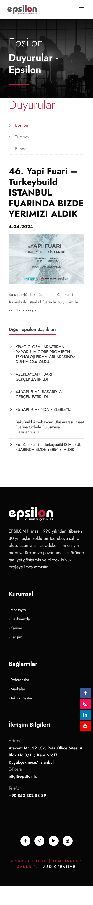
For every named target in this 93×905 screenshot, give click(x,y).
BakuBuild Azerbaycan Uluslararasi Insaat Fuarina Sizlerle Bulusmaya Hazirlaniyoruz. (50, 427)
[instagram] (39, 841)
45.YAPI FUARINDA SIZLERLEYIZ (43, 409)
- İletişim (15, 637)
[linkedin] (54, 841)
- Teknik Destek (20, 698)
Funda (20, 149)
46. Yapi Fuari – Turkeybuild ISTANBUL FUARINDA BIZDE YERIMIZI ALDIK (48, 447)
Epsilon (21, 125)
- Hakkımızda (19, 619)
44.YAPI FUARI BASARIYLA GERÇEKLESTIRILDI (39, 394)
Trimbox (22, 137)
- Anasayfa (17, 610)
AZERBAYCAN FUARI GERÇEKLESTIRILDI (34, 376)
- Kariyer (15, 628)
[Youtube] (68, 841)
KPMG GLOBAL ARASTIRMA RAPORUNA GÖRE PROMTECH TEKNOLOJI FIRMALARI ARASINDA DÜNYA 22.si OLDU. (46, 354)
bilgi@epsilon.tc (23, 776)
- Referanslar (19, 680)
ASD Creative (59, 866)
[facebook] (25, 841)
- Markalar (17, 689)
